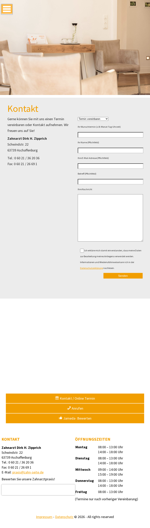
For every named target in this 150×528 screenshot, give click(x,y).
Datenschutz (64, 517)
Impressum (44, 517)
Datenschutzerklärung (91, 268)
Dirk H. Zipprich (38, 487)
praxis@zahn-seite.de (28, 472)
